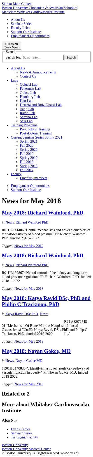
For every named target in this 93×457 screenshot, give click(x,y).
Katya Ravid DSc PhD (21, 314)
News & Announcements (38, 72)
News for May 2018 (28, 246)
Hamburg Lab (30, 97)
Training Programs (24, 125)
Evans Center (20, 429)
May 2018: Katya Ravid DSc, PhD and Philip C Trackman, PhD (46, 301)
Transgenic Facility (24, 437)
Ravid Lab (27, 113)
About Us (18, 19)
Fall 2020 (26, 145)
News (9, 222)
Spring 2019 (28, 158)
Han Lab (26, 101)
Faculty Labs (20, 28)
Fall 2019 (26, 153)
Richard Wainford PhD (32, 222)
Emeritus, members (33, 178)
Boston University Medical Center (26, 449)
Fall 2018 (26, 162)
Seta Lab (26, 121)
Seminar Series (21, 24)
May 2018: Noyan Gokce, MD (36, 351)
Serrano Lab (28, 117)
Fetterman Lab (30, 88)
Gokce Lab (28, 92)
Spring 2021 (28, 141)
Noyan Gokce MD (29, 361)
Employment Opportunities (30, 36)
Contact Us (28, 76)
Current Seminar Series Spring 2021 (36, 137)
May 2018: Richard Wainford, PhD (42, 213)
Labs (14, 80)
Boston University (15, 445)
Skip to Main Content (17, 4)
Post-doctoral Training (35, 133)
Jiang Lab (27, 109)
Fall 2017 (26, 170)
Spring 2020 (28, 149)
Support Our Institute (26, 32)
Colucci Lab (28, 84)
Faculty (16, 174)
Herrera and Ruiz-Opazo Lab (41, 105)
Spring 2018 (28, 166)
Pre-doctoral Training (35, 129)
